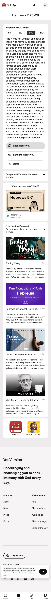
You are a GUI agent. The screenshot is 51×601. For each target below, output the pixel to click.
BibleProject (15, 218)
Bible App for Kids (34, 434)
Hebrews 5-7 (19, 215)
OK (43, 571)
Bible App (16, 434)
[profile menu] (43, 5)
